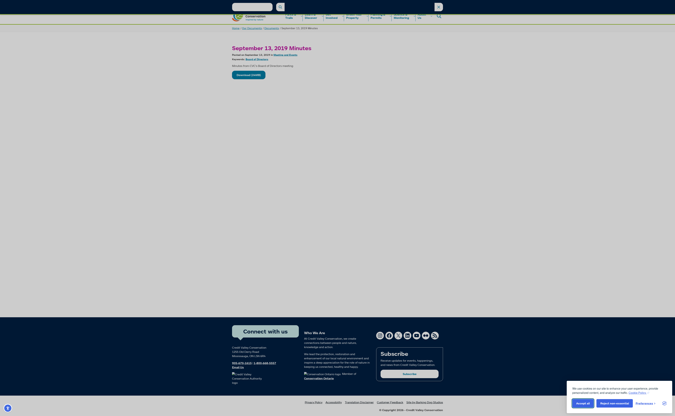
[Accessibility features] (8, 408)
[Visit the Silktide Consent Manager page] (664, 403)
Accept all (583, 403)
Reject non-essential (614, 403)
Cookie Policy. (638, 393)
